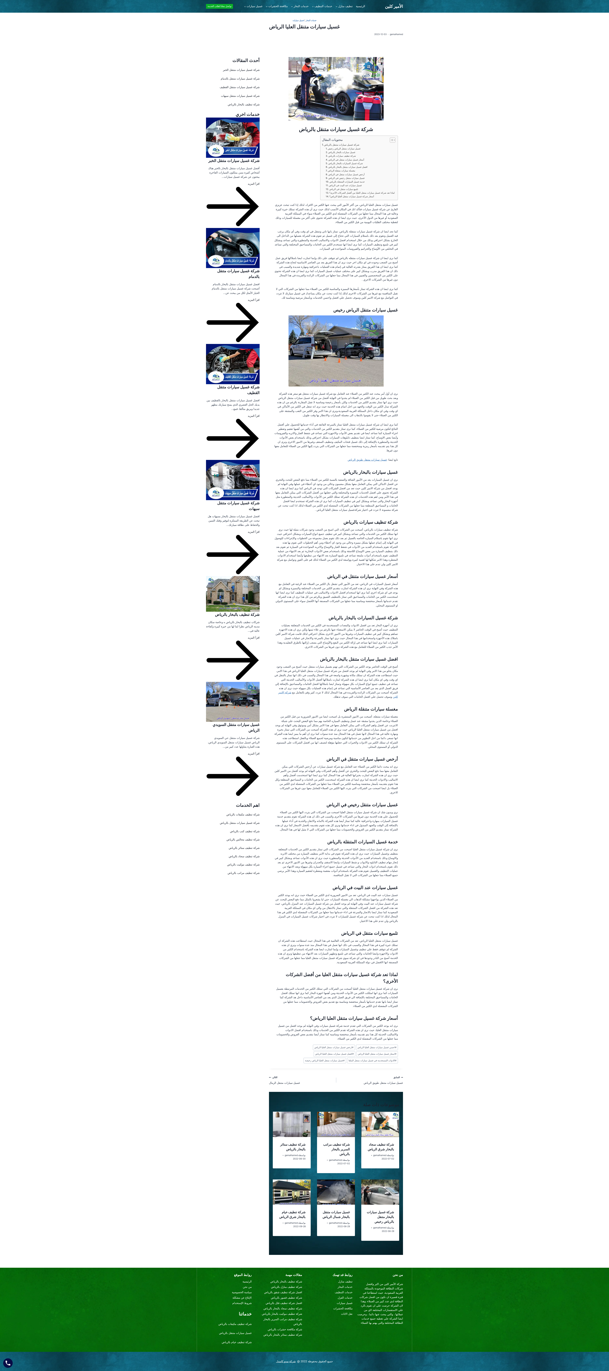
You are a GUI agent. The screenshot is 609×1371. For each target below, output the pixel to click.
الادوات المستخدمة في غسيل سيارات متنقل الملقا (372, 1060)
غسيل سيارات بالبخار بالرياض (341, 152)
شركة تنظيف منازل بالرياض (286, 1286)
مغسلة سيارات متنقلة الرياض (341, 170)
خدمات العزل (345, 1297)
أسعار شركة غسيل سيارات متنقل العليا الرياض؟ (351, 196)
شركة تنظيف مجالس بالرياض (243, 839)
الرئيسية (360, 6)
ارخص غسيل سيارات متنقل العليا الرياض (334, 1047)
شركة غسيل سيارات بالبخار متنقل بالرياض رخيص (380, 1217)
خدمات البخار (311, 20)
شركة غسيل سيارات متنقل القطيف (240, 87)
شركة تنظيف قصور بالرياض (286, 1297)
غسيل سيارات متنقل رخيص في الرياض (346, 178)
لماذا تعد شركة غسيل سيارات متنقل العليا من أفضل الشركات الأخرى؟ (362, 193)
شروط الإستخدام (242, 1303)
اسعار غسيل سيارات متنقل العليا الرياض (377, 1054)
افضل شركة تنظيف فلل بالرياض (284, 1303)
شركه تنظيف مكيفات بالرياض (235, 1324)
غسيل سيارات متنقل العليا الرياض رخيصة (325, 1060)
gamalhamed (379, 1155)
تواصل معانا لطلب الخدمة (220, 6)
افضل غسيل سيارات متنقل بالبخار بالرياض (347, 167)
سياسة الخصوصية (242, 1292)
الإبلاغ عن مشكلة (242, 1297)
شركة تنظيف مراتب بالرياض (244, 872)
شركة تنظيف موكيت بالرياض (243, 864)
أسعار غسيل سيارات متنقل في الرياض (346, 159)
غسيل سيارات (298, 20)
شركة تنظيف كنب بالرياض (245, 831)
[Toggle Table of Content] (391, 140)
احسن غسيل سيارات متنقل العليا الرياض (376, 1047)
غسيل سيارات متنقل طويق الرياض (367, 459)
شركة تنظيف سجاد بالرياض (244, 856)
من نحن (247, 1286)
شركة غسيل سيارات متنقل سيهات (240, 95)
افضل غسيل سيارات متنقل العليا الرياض (334, 1054)
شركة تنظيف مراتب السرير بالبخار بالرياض (336, 1149)
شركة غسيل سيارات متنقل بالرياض (341, 144)
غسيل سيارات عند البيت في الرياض (345, 185)
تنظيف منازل (345, 1281)
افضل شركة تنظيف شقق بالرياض (283, 1292)
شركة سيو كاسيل (286, 1361)
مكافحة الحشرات (343, 1308)
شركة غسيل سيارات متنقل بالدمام (240, 78)
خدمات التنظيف (344, 1292)
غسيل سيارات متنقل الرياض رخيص (344, 148)
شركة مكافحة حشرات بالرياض (285, 1329)
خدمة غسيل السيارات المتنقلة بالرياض (347, 181)
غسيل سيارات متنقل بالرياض (235, 1333)
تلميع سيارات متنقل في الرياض (343, 189)
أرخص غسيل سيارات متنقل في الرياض (346, 174)
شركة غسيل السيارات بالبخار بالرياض (345, 163)
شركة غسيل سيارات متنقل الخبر (241, 69)
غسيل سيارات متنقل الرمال (284, 1080)
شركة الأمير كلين (393, 1284)
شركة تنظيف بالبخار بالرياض (244, 104)
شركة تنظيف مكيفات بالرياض (243, 814)
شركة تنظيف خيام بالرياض (237, 1342)
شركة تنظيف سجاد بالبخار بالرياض (282, 1308)
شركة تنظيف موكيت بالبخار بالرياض (282, 1313)
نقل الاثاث (347, 1313)
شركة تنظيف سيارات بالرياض (342, 156)
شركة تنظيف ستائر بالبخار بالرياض (282, 1334)
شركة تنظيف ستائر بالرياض (244, 847)
